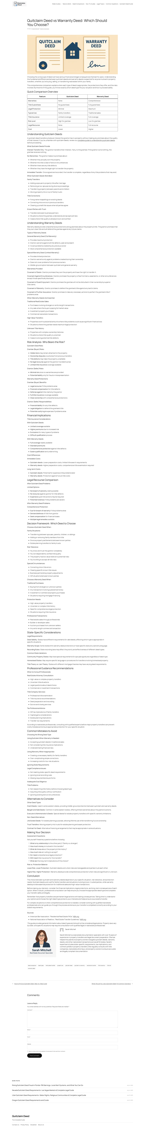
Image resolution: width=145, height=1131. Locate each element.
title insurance (101, 965)
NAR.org (83, 919)
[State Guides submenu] (60, 3)
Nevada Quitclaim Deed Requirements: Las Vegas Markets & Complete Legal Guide (43, 1090)
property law (60, 965)
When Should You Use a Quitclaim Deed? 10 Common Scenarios (111, 984)
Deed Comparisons (44, 28)
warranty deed (31, 968)
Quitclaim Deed (20, 1116)
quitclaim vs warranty (79, 965)
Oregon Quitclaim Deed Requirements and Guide (30, 1100)
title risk (109, 965)
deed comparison (32, 965)
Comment (30, 1010)
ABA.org (76, 916)
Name (29, 1029)
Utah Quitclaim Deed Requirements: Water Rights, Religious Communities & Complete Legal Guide (49, 1095)
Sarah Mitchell (35, 28)
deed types (41, 965)
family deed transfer (50, 965)
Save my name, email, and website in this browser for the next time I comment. (47, 1051)
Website (29, 1044)
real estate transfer (91, 965)
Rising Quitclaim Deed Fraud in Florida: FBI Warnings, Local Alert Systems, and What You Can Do (47, 1085)
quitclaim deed (68, 965)
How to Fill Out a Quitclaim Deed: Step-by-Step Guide (30, 984)
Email (28, 1037)
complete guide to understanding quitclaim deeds (96, 140)
